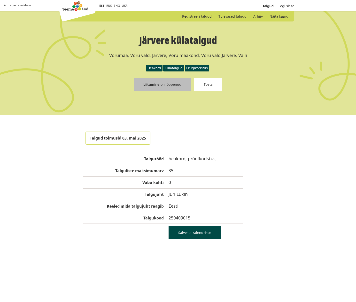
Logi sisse (286, 6)
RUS (109, 6)
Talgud (268, 6)
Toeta (208, 84)
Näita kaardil (280, 16)
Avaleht (75, 6)
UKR (124, 6)
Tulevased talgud (232, 16)
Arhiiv (258, 16)
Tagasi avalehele (19, 5)
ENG (117, 6)
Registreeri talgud (197, 16)
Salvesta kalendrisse (194, 232)
